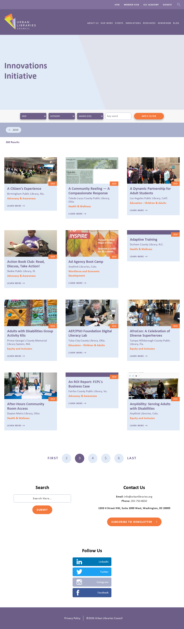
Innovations (133, 23)
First (53, 458)
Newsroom (164, 23)
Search (178, 4)
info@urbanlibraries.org (138, 496)
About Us (93, 23)
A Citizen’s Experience (24, 188)
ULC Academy (151, 5)
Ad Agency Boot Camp (85, 262)
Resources (149, 23)
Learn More (14, 206)
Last (131, 458)
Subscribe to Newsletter (132, 521)
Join (117, 5)
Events (119, 23)
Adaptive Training (143, 239)
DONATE (167, 5)
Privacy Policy (72, 618)
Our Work (107, 23)
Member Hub (131, 5)
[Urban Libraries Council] (20, 28)
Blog (176, 23)
